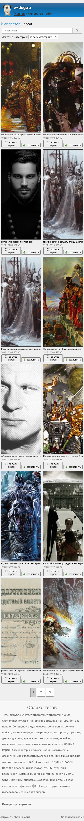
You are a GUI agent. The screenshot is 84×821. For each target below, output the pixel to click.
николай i (44, 762)
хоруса (53, 786)
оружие (57, 762)
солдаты (17, 780)
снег (5, 779)
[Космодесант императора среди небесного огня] (63, 409)
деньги (6, 738)
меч (57, 756)
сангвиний (48, 773)
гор (65, 732)
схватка (43, 779)
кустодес (42, 755)
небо (32, 761)
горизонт (74, 732)
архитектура (60, 720)
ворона (17, 732)
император (9, 744)
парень (69, 762)
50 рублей (16, 714)
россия (35, 773)
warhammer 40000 (58, 714)
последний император (28, 767)
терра (53, 779)
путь (57, 767)
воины (59, 726)
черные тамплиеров (32, 791)
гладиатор (55, 732)
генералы (41, 732)
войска (69, 726)
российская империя (15, 773)
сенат (59, 773)
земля (54, 738)
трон (61, 779)
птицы (48, 768)
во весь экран (12, 144)
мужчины (20, 762)
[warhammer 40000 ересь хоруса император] (21, 87)
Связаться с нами (72, 816)
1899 (5, 714)
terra (26, 714)
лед (51, 755)
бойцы (17, 726)
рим (63, 767)
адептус (28, 720)
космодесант (26, 755)
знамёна (65, 738)
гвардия (28, 732)
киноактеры (22, 749)
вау (24, 726)
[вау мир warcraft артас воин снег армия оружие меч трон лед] (21, 516)
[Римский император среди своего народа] (63, 516)
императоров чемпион (48, 744)
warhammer (37, 714)
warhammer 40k (12, 720)
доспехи (17, 738)
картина (7, 750)
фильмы (25, 786)
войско (6, 732)
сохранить (33, 145)
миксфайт (67, 755)
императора (25, 744)
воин (51, 726)
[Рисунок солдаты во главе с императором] (21, 302)
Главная (19, 13)
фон (36, 785)
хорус (44, 786)
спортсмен (30, 779)
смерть (68, 773)
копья (47, 749)
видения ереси (37, 726)
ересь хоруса (40, 738)
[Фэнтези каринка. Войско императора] (63, 302)
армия (39, 720)
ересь (27, 738)
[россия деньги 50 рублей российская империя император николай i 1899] (21, 623)
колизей (36, 749)
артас (47, 720)
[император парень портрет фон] (21, 194)
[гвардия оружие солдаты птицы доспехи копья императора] (63, 194)
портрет (7, 768)
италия (69, 744)
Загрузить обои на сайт (15, 816)
